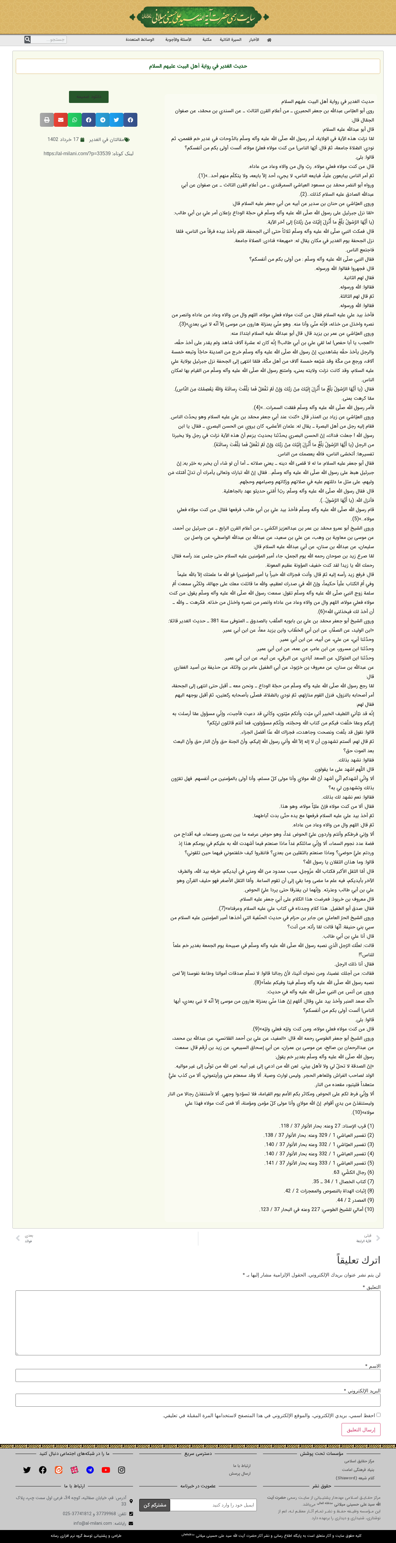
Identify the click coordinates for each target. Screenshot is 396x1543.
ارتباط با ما (242, 1466)
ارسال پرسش (240, 1473)
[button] (89, 97)
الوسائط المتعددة (140, 39)
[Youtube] (106, 1470)
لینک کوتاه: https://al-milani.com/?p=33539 (89, 153)
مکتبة (207, 39)
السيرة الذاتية (230, 39)
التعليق (372, 1287)
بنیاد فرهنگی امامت (358, 1470)
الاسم (373, 1365)
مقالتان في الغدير (106, 139)
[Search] (27, 39)
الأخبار (254, 39)
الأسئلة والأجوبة (178, 39)
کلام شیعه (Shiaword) (355, 1478)
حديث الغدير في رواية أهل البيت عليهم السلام (198, 66)
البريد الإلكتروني (362, 1390)
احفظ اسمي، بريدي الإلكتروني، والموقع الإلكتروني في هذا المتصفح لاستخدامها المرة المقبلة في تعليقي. (269, 1415)
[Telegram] (90, 1470)
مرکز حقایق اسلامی (359, 1461)
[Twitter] (27, 1470)
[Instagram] (121, 1470)
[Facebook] (42, 1470)
